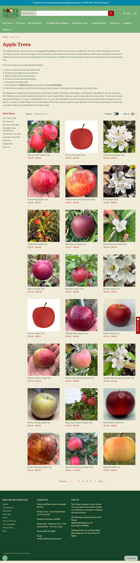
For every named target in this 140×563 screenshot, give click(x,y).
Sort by (29, 114)
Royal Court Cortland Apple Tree (78, 422)
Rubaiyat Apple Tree (111, 467)
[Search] (111, 13)
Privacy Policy (8, 527)
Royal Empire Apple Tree (113, 422)
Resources (115, 23)
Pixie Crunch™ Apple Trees (39, 155)
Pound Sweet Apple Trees (114, 155)
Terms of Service (9, 521)
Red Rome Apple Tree (74, 289)
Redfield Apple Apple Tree (76, 333)
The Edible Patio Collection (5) (9, 129)
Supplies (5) (7, 144)
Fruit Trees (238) (9, 118)
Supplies (128, 23)
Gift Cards (7, 514)
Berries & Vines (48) (11, 125)
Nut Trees (21, 23)
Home (5, 37)
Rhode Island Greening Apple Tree (79, 378)
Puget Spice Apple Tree (37, 244)
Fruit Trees (7, 23)
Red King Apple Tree (36, 289)
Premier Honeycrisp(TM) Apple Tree (80, 199)
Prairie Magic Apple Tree (38, 199)
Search (5, 504)
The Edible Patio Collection (57, 23)
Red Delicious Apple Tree (75, 244)
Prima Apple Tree (110, 199)
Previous (63, 481)
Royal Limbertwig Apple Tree (40, 467)
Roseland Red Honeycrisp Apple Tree (118, 378)
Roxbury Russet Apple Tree (39, 422)
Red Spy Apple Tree (111, 289)
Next (101, 481)
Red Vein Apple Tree (36, 333)
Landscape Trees (99, 23)
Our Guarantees (9, 524)
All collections (8, 507)
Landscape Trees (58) (11, 137)
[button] (127, 13)
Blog (4, 531)
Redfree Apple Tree (111, 333)
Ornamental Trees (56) (12, 134)
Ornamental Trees (80, 23)
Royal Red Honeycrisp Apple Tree (79, 467)
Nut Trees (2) (8, 121)
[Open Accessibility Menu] (5, 558)
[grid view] (132, 114)
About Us (7, 29)
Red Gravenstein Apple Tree (115, 244)
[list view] (135, 114)
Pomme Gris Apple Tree (75, 155)
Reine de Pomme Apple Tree (39, 378)
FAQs (5, 517)
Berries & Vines (35, 23)
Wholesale (7, 511)
